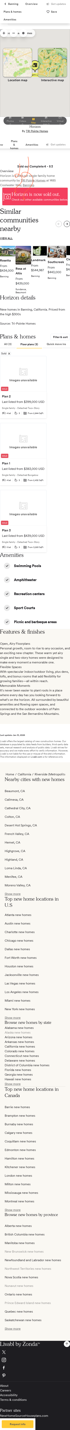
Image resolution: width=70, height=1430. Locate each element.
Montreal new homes (19, 1201)
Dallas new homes (17, 949)
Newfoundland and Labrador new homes (33, 1260)
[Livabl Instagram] (35, 1360)
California (24, 774)
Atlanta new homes (18, 915)
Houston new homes (19, 966)
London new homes (18, 1175)
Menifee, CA (13, 877)
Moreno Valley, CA (18, 885)
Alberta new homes (18, 1226)
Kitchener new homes (20, 1167)
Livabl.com (36, 757)
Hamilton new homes (19, 1158)
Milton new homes (18, 1184)
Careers (5, 1390)
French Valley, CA (17, 834)
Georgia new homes (19, 1074)
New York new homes (20, 1009)
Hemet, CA (12, 842)
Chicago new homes (19, 940)
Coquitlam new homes (20, 1141)
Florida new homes (18, 1070)
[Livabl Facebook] (35, 1368)
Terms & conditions (13, 1400)
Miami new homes (17, 1000)
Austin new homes (17, 923)
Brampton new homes (20, 1115)
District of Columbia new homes (27, 1065)
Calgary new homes (18, 1133)
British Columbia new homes (25, 1234)
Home (10, 774)
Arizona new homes (18, 1037)
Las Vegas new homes (20, 983)
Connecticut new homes (22, 1056)
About (4, 1386)
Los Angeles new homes (21, 992)
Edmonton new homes (20, 1150)
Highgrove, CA (15, 851)
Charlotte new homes (20, 932)
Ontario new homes (18, 1294)
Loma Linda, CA (16, 868)
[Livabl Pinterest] (35, 1375)
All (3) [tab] (8, 344)
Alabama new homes (19, 1028)
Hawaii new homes (18, 1079)
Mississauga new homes (21, 1193)
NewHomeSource (12, 1416)
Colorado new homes (19, 1051)
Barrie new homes (17, 1107)
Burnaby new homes (19, 1124)
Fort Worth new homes (21, 958)
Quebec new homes (19, 1311)
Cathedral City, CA (18, 808)
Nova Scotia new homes (21, 1277)
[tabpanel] (35, 454)
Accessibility (9, 1395)
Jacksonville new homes (22, 975)
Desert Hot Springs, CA (21, 825)
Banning (28, 185)
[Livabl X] (35, 1352)
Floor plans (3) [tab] (29, 344)
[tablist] (35, 344)
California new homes (20, 1046)
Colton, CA (12, 817)
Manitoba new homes (20, 1243)
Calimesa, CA (14, 799)
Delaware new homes (20, 1060)
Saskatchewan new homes (23, 1320)
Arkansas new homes (19, 1042)
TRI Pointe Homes (37, 131)
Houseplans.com (36, 1416)
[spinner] (4, 33)
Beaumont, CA (15, 791)
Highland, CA (14, 859)
